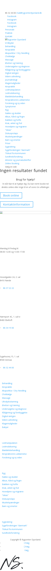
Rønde (4, 268)
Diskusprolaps (11, 133)
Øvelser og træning (14, 63)
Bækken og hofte (13, 120)
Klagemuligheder (12, 83)
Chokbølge (10, 56)
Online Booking (12, 163)
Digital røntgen (12, 73)
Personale (9, 29)
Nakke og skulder (13, 113)
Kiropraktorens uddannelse (17, 100)
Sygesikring (10, 146)
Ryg (6, 109)
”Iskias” (8, 130)
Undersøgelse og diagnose (17, 66)
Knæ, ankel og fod (13, 123)
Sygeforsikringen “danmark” (17, 150)
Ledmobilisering (12, 93)
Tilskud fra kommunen (15, 153)
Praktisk (8, 33)
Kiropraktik (10, 49)
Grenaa (5, 348)
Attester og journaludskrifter (18, 160)
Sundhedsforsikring (14, 156)
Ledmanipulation (12, 89)
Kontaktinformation (16, 204)
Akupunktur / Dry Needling (17, 53)
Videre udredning (12, 76)
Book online (11, 195)
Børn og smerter (12, 140)
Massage (9, 59)
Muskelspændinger (13, 136)
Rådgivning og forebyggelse (17, 69)
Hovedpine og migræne (16, 126)
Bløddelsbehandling (14, 96)
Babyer (5, 427)
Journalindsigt (11, 79)
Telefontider (8, 240)
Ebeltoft (5, 308)
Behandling (7, 383)
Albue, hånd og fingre (15, 116)
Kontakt (8, 36)
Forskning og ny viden (15, 103)
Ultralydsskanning (10, 401)
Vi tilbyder (9, 43)
